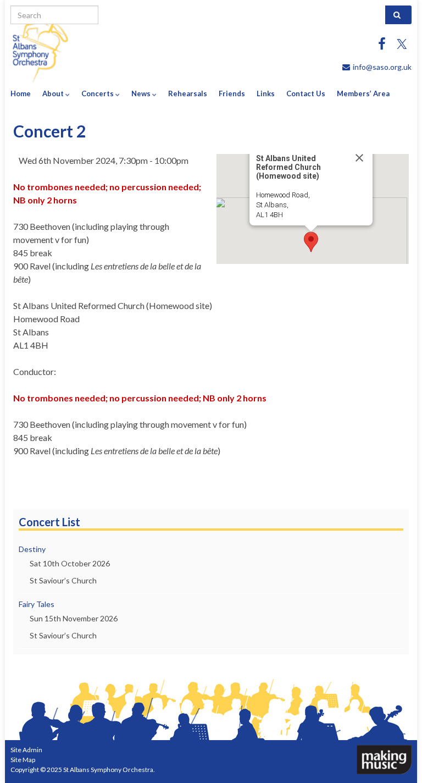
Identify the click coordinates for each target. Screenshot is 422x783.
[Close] (359, 158)
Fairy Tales (36, 604)
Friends (232, 93)
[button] (311, 241)
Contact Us (305, 93)
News (141, 93)
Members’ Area (363, 93)
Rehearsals (187, 93)
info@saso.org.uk (382, 66)
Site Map (22, 760)
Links (266, 93)
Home (20, 93)
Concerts (98, 93)
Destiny (32, 549)
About (53, 93)
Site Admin (26, 750)
